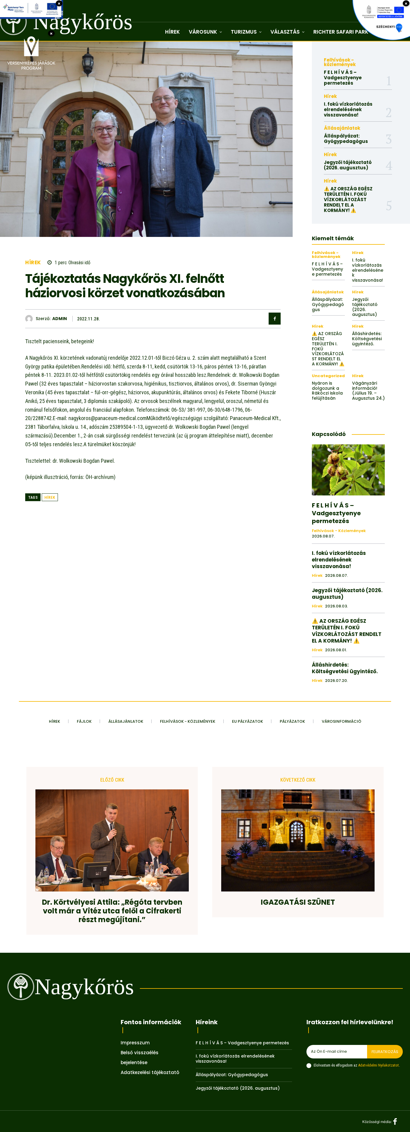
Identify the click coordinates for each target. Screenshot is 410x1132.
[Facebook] (275, 319)
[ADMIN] (30, 318)
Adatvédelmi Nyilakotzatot (378, 1065)
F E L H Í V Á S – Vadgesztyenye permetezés (343, 77)
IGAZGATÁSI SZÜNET (298, 902)
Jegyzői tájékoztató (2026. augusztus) (348, 165)
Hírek (33, 262)
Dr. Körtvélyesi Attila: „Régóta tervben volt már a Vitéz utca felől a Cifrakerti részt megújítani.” (112, 911)
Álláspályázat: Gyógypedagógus (346, 138)
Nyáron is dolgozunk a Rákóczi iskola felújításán (327, 390)
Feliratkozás (385, 1052)
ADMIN (59, 318)
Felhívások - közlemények (340, 62)
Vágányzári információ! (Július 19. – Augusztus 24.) (368, 390)
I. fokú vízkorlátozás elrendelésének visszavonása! (348, 109)
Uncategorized (328, 376)
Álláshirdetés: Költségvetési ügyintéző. (367, 339)
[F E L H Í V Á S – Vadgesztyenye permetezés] (348, 469)
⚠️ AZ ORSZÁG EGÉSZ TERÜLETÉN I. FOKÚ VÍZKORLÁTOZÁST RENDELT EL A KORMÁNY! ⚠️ (348, 199)
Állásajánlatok (342, 128)
